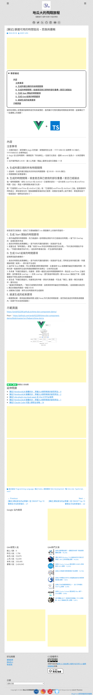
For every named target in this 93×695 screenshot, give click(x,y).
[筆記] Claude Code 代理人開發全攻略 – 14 (26, 402)
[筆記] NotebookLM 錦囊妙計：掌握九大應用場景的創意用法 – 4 (35, 391)
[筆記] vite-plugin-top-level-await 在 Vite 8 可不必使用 (31, 397)
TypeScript (79, 489)
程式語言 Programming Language (21, 489)
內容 (15, 79)
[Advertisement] (46, 53)
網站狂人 (10, 662)
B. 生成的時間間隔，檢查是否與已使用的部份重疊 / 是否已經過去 (44, 90)
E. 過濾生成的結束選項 (25, 100)
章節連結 (14, 73)
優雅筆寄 (10, 660)
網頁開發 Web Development (54, 489)
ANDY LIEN (24, 33)
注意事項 (19, 83)
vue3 (8, 491)
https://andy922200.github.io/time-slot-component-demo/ (32, 311)
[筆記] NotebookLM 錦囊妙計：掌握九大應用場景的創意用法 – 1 (35, 400)
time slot (70, 489)
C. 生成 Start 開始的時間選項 (28, 93)
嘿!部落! (9, 664)
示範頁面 (17, 103)
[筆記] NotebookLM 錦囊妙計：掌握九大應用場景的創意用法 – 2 (35, 394)
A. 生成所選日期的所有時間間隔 (29, 86)
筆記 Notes (39, 489)
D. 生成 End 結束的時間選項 (28, 96)
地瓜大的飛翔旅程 (46, 13)
